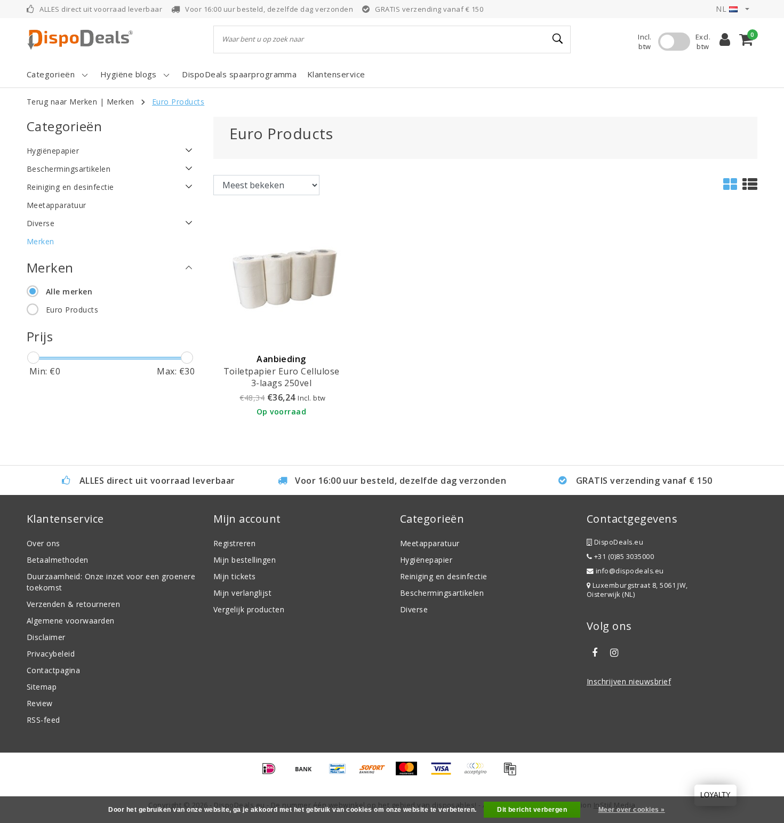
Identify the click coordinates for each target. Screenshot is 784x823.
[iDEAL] (272, 773)
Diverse (414, 609)
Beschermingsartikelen (442, 593)
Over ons (43, 543)
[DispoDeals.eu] (80, 39)
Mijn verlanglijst (242, 593)
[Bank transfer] (307, 773)
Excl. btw (702, 41)
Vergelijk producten (248, 609)
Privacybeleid (51, 654)
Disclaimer (46, 637)
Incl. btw (644, 41)
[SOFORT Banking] (376, 773)
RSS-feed (43, 720)
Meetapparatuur (430, 543)
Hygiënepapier (426, 560)
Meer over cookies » (631, 809)
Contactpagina (53, 670)
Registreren (234, 543)
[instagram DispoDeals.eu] (614, 653)
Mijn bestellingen (244, 560)
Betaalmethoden (58, 560)
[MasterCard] (410, 773)
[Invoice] (513, 773)
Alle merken (69, 291)
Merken (120, 102)
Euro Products (178, 102)
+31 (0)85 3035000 (623, 556)
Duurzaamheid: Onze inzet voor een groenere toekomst (111, 582)
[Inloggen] (724, 39)
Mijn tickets (234, 576)
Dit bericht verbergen (532, 809)
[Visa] (445, 773)
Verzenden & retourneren (73, 604)
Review (40, 703)
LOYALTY (715, 795)
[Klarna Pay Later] (479, 773)
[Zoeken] (558, 39)
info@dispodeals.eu (630, 571)
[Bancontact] (341, 773)
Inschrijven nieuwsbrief (629, 681)
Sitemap (42, 687)
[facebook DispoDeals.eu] (595, 653)
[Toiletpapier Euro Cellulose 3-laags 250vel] (281, 279)
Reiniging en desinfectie (443, 576)
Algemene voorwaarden (71, 621)
